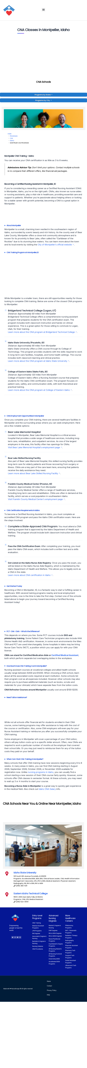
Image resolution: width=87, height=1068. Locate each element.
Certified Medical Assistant (64, 655)
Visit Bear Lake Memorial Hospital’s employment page (34, 447)
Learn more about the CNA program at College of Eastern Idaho (39, 390)
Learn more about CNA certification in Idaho (29, 575)
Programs (14, 136)
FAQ (48, 995)
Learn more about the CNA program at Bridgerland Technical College (41, 332)
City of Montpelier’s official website (55, 244)
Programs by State (43, 94)
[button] (43, 10)
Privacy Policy (51, 990)
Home (9, 134)
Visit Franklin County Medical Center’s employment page (35, 499)
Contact (49, 986)
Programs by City (42, 100)
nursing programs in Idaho (40, 772)
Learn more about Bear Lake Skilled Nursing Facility (33, 473)
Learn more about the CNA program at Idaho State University (37, 361)
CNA (11, 138)
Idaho (12, 141)
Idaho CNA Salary (47, 789)
